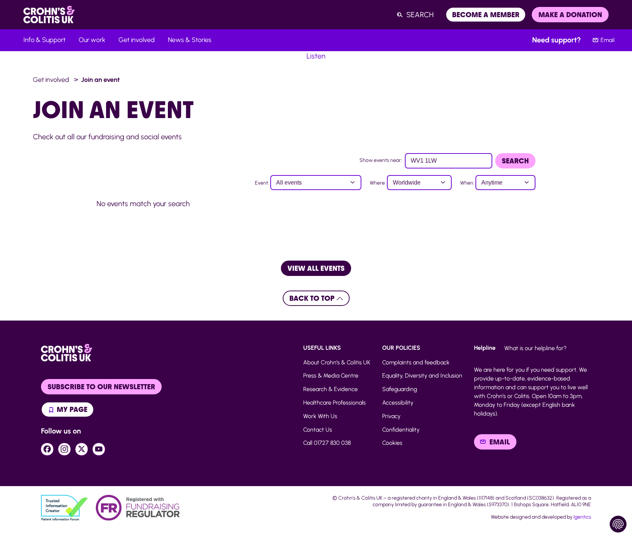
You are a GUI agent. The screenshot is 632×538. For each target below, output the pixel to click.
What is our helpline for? (535, 348)
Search (515, 160)
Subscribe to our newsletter (101, 386)
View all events (316, 268)
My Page (71, 409)
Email (607, 40)
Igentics (582, 517)
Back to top (312, 298)
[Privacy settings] (618, 524)
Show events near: (381, 160)
